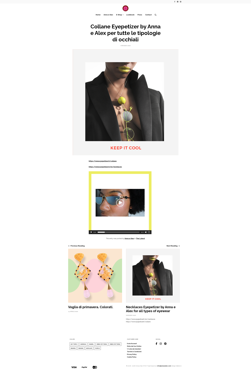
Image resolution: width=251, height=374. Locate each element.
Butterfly (74, 344)
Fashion (73, 348)
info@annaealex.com (164, 366)
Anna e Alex (108, 15)
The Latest (140, 238)
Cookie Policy (131, 357)
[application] (120, 202)
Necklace (89, 348)
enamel (91, 344)
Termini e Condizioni (134, 351)
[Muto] (146, 232)
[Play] (91, 232)
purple (97, 348)
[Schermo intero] (149, 232)
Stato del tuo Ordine (134, 346)
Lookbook (130, 15)
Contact (148, 15)
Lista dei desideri (134, 349)
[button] (120, 203)
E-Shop (119, 15)
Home (98, 15)
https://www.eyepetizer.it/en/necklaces (105, 167)
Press (140, 15)
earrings (83, 344)
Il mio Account (132, 343)
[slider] (118, 232)
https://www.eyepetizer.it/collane (103, 161)
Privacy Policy (132, 354)
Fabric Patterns (102, 344)
